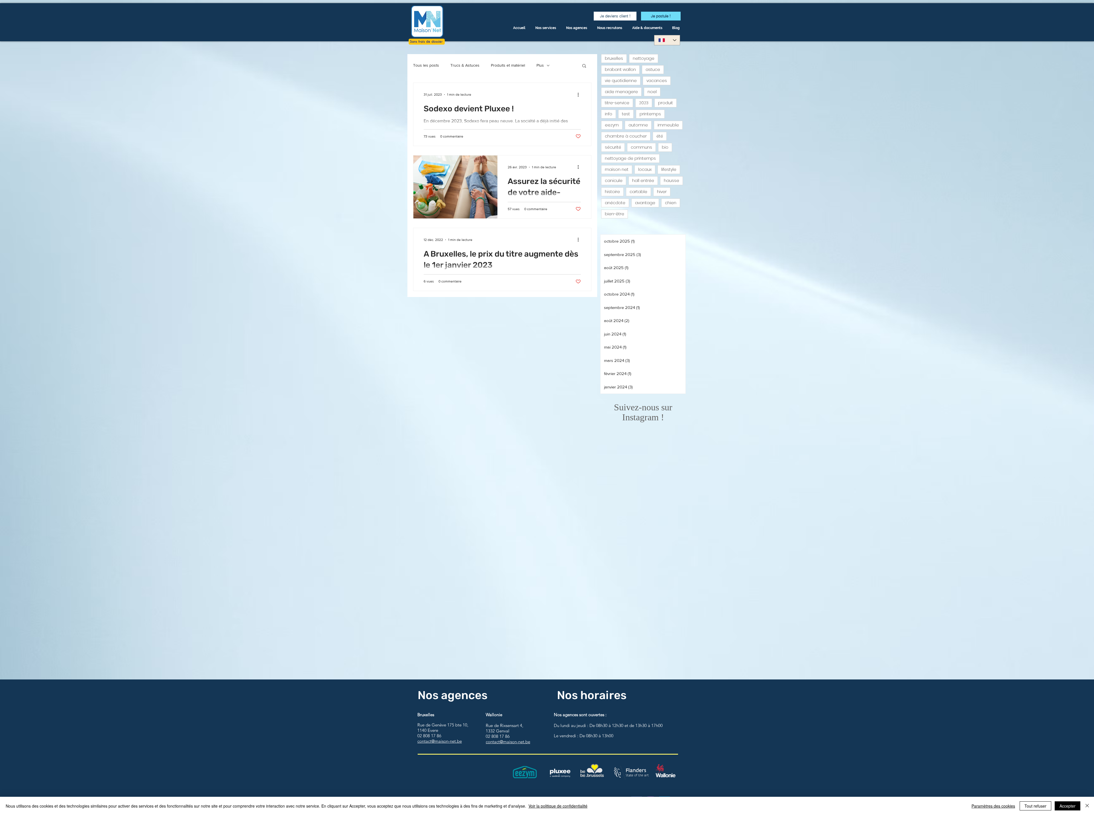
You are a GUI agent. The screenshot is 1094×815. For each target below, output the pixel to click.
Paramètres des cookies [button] (993, 806)
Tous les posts (426, 65)
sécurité (613, 147)
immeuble (668, 125)
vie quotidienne (621, 80)
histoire (612, 191)
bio (665, 147)
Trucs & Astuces (464, 65)
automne (638, 125)
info (608, 114)
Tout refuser (1035, 806)
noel (652, 92)
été (659, 136)
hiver (662, 191)
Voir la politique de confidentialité (557, 806)
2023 (643, 103)
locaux (645, 169)
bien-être (614, 214)
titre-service (617, 103)
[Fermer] (1087, 805)
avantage (645, 203)
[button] (648, 28)
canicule (613, 180)
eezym (612, 125)
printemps (650, 114)
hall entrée (643, 180)
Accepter (1067, 806)
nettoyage (643, 58)
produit (665, 103)
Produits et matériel (508, 65)
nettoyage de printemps (630, 158)
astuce (653, 69)
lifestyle (668, 169)
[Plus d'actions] (580, 94)
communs (641, 147)
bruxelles (614, 58)
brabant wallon (620, 69)
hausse (671, 180)
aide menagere (621, 92)
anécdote (615, 203)
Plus (540, 65)
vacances (656, 80)
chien (670, 203)
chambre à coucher (626, 136)
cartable (638, 191)
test (626, 114)
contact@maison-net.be (439, 741)
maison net (616, 169)
